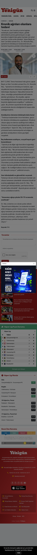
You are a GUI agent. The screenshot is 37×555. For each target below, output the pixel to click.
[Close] (34, 263)
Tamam (18, 552)
